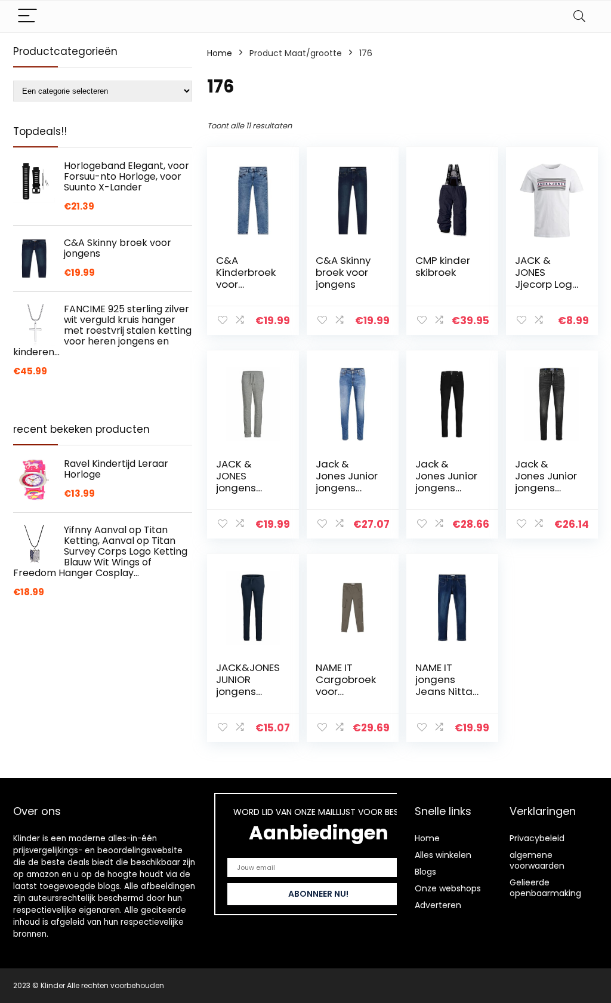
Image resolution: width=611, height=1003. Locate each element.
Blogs (425, 872)
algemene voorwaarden (537, 860)
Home (219, 53)
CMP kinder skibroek (442, 266)
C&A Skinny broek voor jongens (343, 272)
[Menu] (27, 16)
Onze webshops (448, 888)
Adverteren (438, 905)
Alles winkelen (443, 855)
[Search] (579, 16)
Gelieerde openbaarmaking (545, 887)
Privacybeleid (537, 838)
